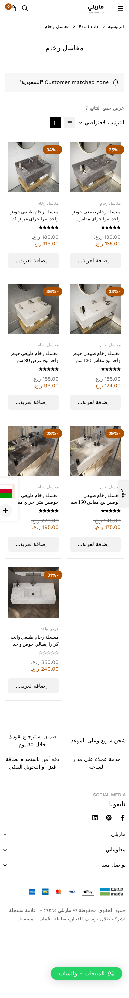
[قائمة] (69, 122)
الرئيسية (116, 26)
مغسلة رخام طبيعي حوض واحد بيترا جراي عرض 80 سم (34, 219)
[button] (86, 973)
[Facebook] (123, 818)
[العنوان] (95, 818)
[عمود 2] (55, 122)
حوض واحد (50, 628)
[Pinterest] (109, 818)
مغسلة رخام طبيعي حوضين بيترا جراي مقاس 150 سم (35, 502)
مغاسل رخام (48, 203)
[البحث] (25, 8)
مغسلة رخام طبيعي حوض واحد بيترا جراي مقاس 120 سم (96, 219)
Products (89, 26)
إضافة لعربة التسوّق (33, 262)
